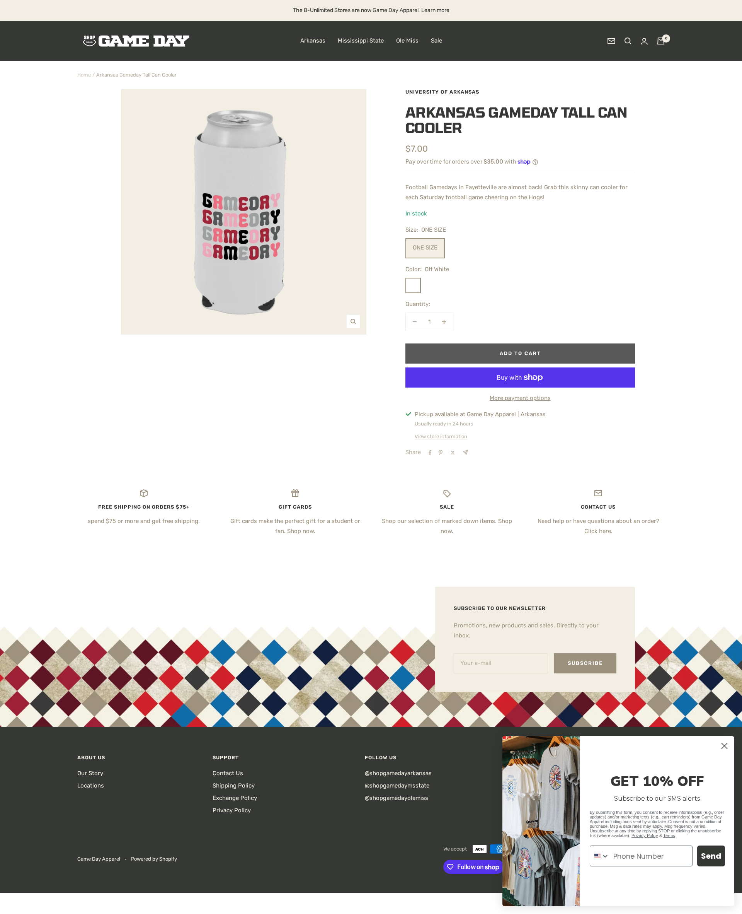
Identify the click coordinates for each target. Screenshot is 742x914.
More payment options (520, 398)
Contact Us (228, 773)
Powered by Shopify (154, 859)
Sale (436, 40)
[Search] (628, 41)
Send (711, 856)
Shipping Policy (234, 785)
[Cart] (661, 41)
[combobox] (599, 856)
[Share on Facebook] (430, 452)
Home (84, 75)
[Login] (644, 41)
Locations (90, 785)
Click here (597, 531)
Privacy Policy (232, 810)
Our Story (90, 773)
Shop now (300, 531)
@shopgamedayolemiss (396, 797)
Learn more (435, 10)
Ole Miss (407, 40)
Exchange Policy (235, 797)
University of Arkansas (442, 92)
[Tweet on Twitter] (452, 452)
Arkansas (312, 40)
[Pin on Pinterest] (440, 452)
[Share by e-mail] (465, 452)
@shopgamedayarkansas (398, 773)
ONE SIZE (425, 247)
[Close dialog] (724, 746)
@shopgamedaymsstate (397, 785)
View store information (441, 436)
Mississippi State (361, 40)
